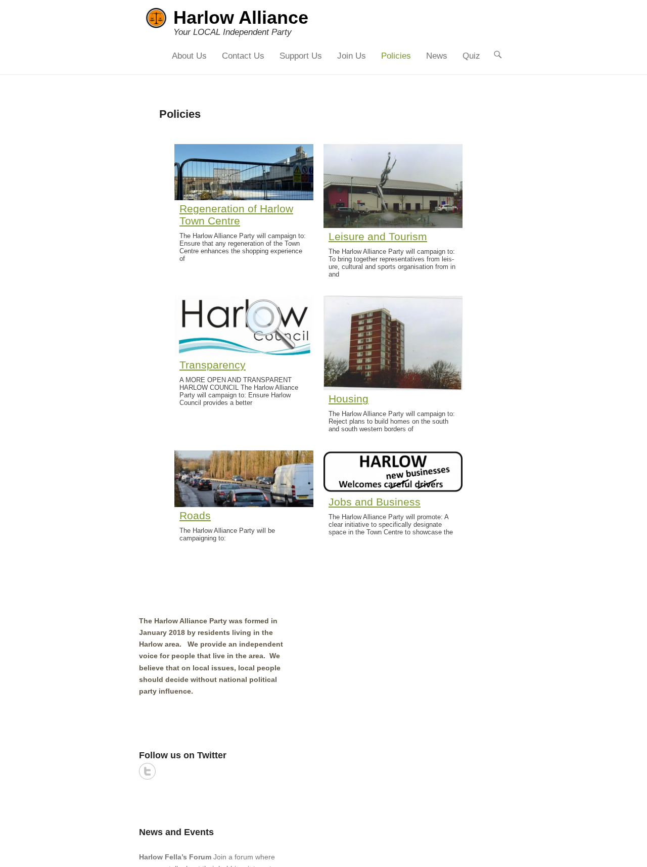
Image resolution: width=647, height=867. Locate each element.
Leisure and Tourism (378, 236)
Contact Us (243, 56)
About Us (189, 56)
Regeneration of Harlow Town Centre (236, 214)
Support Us (301, 56)
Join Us (351, 56)
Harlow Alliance (240, 17)
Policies (396, 56)
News (436, 56)
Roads (195, 515)
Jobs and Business (375, 502)
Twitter (147, 771)
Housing (348, 398)
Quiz (471, 56)
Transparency (212, 365)
